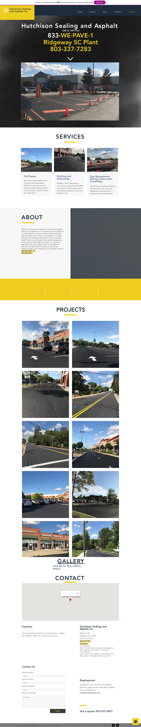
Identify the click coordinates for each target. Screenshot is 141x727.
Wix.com (58, 725)
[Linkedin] (117, 725)
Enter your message (29, 693)
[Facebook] (113, 725)
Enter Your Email (27, 679)
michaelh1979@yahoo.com (90, 692)
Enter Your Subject (28, 686)
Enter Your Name (27, 672)
